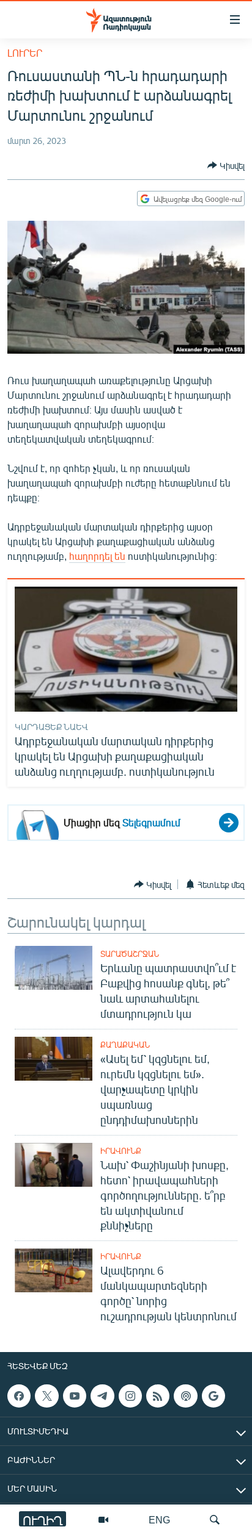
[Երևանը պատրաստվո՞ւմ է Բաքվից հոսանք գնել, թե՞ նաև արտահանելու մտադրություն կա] (53, 968)
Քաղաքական (125, 1045)
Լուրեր (24, 53)
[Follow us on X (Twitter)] (46, 1396)
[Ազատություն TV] (103, 1520)
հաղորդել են (97, 556)
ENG (159, 1519)
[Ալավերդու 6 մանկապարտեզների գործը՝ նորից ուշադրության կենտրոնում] (53, 1270)
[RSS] (157, 1396)
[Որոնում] (214, 1520)
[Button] (226, 165)
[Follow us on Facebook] (19, 1396)
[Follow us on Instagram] (130, 1396)
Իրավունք (120, 1151)
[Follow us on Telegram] (102, 1396)
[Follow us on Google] (213, 1396)
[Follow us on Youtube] (74, 1396)
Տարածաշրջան (129, 954)
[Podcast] (185, 1396)
